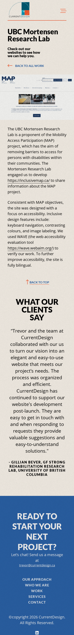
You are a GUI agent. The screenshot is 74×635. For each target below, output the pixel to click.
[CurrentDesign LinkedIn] (37, 632)
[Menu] (63, 10)
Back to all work (29, 65)
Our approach (37, 579)
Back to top (39, 282)
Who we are (37, 585)
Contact (37, 602)
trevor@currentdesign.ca (37, 565)
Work (37, 591)
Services (37, 596)
